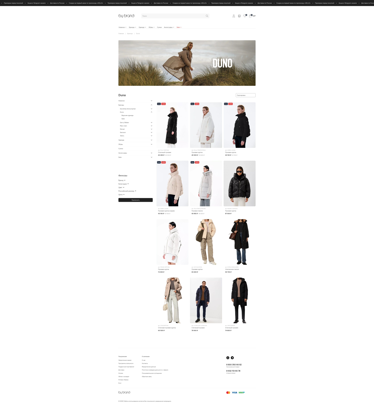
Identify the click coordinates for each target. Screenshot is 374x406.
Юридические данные (149, 367)
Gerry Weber (124, 122)
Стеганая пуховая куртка (167, 328)
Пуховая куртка (197, 152)
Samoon (123, 132)
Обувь (151, 27)
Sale (178, 27)
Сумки (159, 27)
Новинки (122, 27)
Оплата (120, 373)
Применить (136, 200)
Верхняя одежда (127, 115)
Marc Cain (123, 126)
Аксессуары (168, 27)
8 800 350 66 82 (234, 364)
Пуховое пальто (197, 211)
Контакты (145, 363)
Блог (119, 383)
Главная (121, 33)
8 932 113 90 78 (233, 371)
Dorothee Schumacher (128, 109)
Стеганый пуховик (164, 152)
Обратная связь (147, 376)
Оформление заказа (124, 360)
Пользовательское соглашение (152, 373)
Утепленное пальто (232, 269)
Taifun (122, 136)
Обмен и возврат (123, 376)
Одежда (141, 27)
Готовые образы (123, 380)
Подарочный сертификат (126, 367)
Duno (122, 112)
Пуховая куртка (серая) (166, 211)
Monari (122, 129)
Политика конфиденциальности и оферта (155, 370)
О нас (143, 360)
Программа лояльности (125, 363)
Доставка (121, 370)
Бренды (132, 27)
